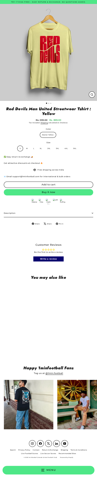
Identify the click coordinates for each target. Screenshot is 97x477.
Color (48, 129)
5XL (74, 148)
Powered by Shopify (66, 457)
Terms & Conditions (79, 450)
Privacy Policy (24, 450)
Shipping (44, 123)
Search (13, 450)
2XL (48, 148)
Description (9, 213)
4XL (66, 148)
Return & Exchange (50, 450)
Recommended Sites (67, 453)
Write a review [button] (48, 259)
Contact (36, 450)
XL (41, 148)
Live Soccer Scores (48, 453)
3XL (57, 148)
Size (48, 143)
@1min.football (54, 373)
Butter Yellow (48, 135)
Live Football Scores (29, 453)
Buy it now (48, 192)
